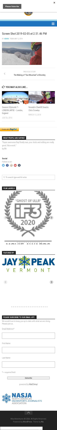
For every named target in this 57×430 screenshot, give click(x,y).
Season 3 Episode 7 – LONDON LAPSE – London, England (12, 110)
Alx (42, 422)
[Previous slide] (5, 218)
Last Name (6, 358)
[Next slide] (51, 218)
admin (6, 39)
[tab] (15, 242)
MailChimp (33, 384)
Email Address (8, 329)
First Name (6, 343)
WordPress (27, 422)
